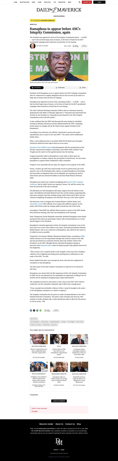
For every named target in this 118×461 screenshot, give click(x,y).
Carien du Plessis (43, 46)
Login (99, 2)
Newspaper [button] (61, 2)
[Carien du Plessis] (32, 46)
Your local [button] (47, 2)
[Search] (79, 2)
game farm (54, 325)
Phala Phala (46, 325)
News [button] (33, 2)
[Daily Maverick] (59, 10)
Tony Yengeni (71, 321)
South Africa (34, 318)
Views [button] (39, 2)
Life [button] (55, 2)
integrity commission (36, 325)
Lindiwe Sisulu (44, 321)
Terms (62, 450)
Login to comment (59, 401)
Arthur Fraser (80, 321)
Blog (79, 424)
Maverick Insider (46, 424)
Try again (34, 411)
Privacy (56, 450)
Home (15, 2)
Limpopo (63, 321)
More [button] (69, 2)
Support (85, 2)
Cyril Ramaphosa (35, 321)
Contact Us (70, 424)
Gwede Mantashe (54, 321)
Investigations (24, 2)
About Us (59, 424)
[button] (75, 46)
